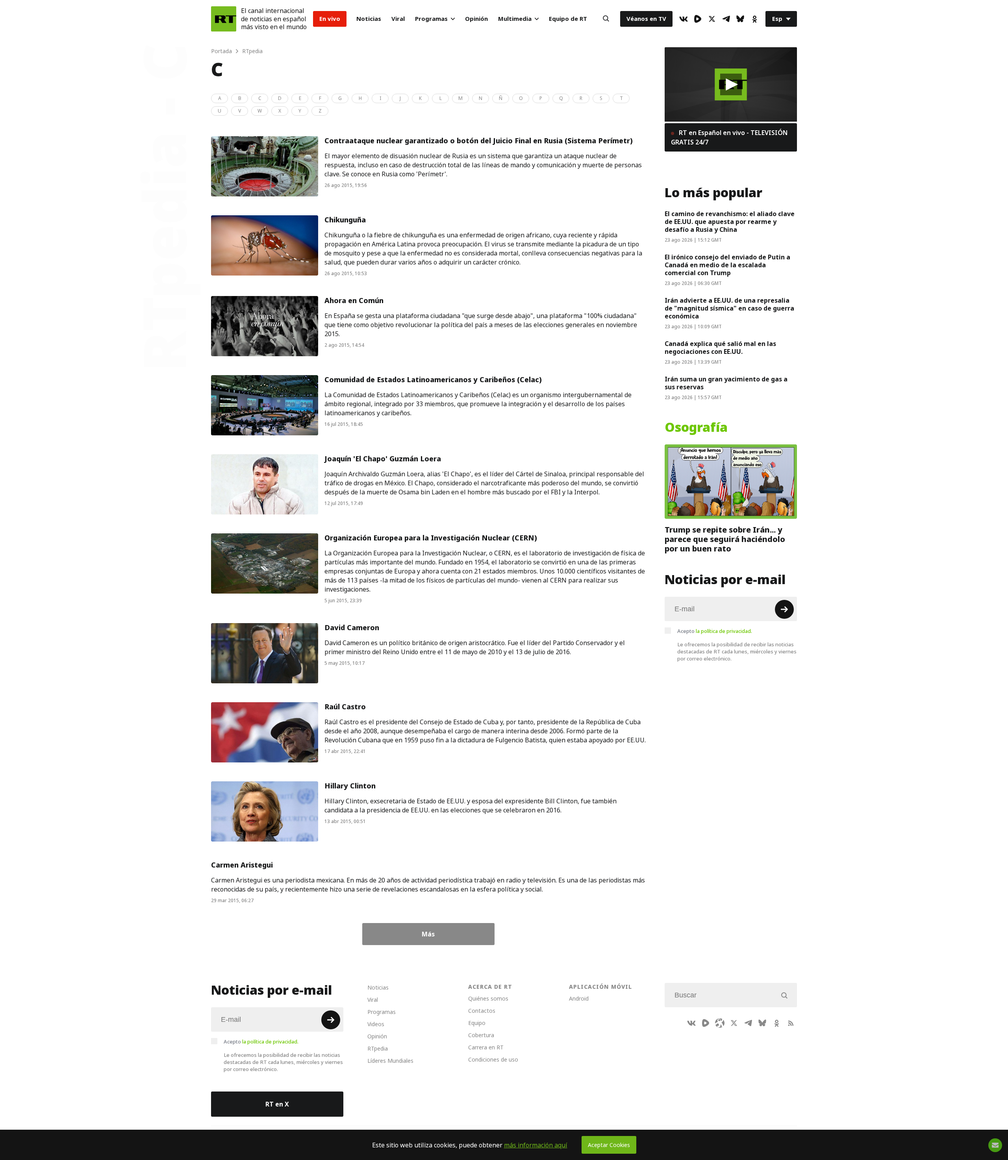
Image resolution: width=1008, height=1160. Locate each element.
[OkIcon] (754, 19)
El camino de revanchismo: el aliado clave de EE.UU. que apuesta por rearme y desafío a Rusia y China (730, 221)
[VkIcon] (683, 19)
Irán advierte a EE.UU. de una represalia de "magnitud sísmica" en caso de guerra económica (729, 308)
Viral (398, 18)
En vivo (329, 18)
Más (428, 934)
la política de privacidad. (724, 631)
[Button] (606, 18)
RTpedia (377, 1048)
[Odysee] (719, 1023)
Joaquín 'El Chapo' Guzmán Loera (382, 458)
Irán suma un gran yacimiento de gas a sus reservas (726, 383)
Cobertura (481, 1035)
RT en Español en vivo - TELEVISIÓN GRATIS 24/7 (729, 137)
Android (579, 998)
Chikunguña (345, 220)
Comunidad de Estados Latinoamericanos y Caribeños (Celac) (433, 379)
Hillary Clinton (350, 786)
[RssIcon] (790, 1023)
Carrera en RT (486, 1047)
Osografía (696, 427)
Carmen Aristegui (242, 865)
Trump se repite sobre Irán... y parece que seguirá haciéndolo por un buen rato (725, 539)
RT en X (277, 1104)
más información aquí (535, 1145)
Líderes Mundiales (390, 1060)
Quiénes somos (488, 998)
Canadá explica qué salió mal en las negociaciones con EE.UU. (720, 347)
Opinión (476, 18)
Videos (375, 1024)
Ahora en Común (354, 300)
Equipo (476, 1023)
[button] (731, 84)
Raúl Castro (345, 706)
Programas (431, 18)
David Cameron (351, 627)
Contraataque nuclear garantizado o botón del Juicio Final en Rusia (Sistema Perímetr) (478, 140)
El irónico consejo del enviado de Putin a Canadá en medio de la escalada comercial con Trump (727, 265)
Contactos (481, 1010)
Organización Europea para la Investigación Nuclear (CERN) (430, 538)
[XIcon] (712, 19)
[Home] (223, 18)
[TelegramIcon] (726, 19)
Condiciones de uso (493, 1059)
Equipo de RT (568, 18)
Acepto (714, 631)
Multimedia (515, 18)
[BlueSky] (740, 19)
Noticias (368, 18)
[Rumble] (697, 19)
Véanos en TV (646, 18)
